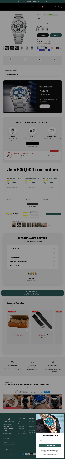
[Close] (61, 416)
